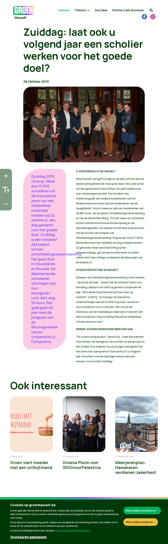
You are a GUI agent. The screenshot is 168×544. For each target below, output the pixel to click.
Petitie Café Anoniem (128, 10)
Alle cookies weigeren (139, 522)
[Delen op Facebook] (5, 188)
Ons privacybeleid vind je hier (72, 530)
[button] (151, 10)
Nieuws (64, 10)
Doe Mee (101, 10)
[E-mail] (5, 207)
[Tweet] (5, 197)
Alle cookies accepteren (141, 510)
